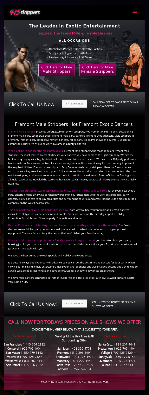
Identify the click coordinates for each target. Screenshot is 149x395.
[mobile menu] (134, 12)
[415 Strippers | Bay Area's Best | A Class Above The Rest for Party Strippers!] (24, 12)
